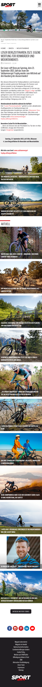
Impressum (21, 667)
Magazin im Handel (21, 644)
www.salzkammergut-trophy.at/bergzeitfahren (14, 152)
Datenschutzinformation (21, 647)
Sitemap (21, 670)
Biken (11, 48)
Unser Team (21, 664)
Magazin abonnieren (21, 641)
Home (3, 48)
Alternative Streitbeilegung (21, 662)
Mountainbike (23, 48)
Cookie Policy (21, 652)
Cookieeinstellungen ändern (21, 649)
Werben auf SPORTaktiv (21, 654)
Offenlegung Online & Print (21, 657)
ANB (21, 659)
